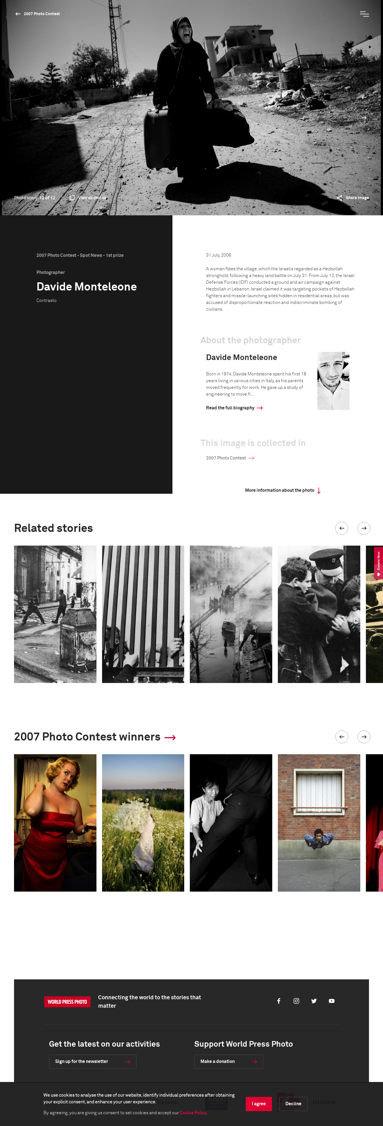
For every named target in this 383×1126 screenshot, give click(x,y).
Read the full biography (230, 408)
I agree (259, 1104)
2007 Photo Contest (42, 14)
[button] (341, 528)
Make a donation (217, 1061)
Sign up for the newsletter (81, 1061)
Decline (293, 1104)
